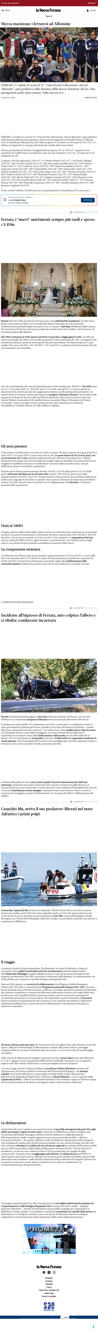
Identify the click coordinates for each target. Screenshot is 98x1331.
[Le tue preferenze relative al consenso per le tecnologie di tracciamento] (93, 1326)
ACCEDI (93, 11)
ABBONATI (91, 3)
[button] (49, 1239)
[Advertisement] (20, 119)
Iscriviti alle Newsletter (10, 3)
